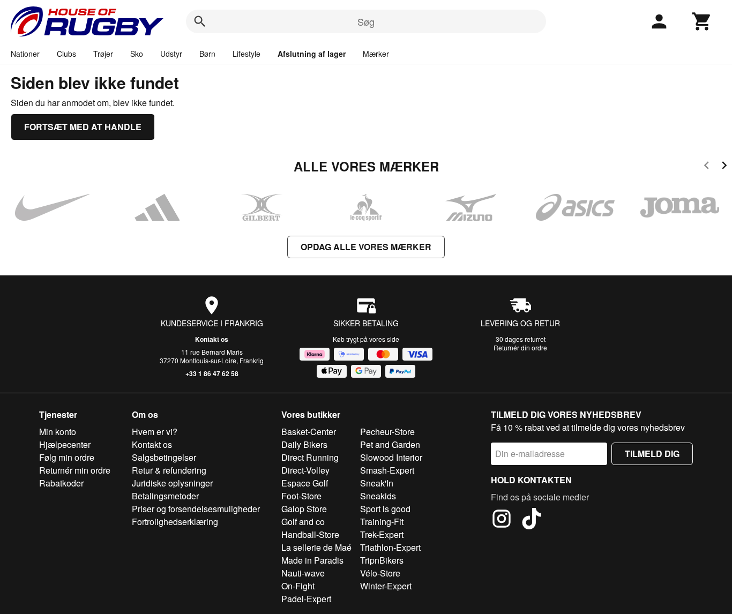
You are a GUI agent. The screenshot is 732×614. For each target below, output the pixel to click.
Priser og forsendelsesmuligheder (196, 509)
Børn (207, 53)
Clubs (66, 53)
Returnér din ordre (520, 347)
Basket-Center (308, 431)
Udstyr (171, 53)
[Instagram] (501, 520)
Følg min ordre (66, 457)
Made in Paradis (312, 560)
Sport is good (385, 509)
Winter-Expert (386, 586)
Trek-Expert (382, 534)
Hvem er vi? (154, 431)
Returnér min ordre (74, 470)
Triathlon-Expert (390, 547)
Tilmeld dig (652, 453)
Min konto (57, 431)
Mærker (376, 53)
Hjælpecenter (65, 444)
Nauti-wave (303, 573)
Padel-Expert (306, 599)
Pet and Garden (390, 444)
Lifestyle (246, 53)
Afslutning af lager (312, 53)
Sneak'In (376, 483)
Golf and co (303, 521)
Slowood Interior (391, 457)
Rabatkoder (61, 483)
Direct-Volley (305, 470)
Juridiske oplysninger (172, 483)
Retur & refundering (169, 470)
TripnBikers (382, 560)
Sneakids (378, 496)
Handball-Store (310, 534)
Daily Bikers (304, 444)
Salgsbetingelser (164, 457)
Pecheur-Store (387, 431)
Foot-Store (301, 496)
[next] (724, 167)
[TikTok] (531, 520)
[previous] (706, 167)
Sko (136, 53)
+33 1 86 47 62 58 (211, 373)
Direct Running (310, 457)
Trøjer (103, 53)
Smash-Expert (387, 470)
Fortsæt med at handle (82, 127)
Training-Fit (382, 521)
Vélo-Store (380, 573)
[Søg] (199, 21)
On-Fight (298, 586)
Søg (366, 21)
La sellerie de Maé (316, 547)
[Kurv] (702, 21)
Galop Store (304, 509)
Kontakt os (211, 339)
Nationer (25, 53)
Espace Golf (304, 483)
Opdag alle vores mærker (366, 247)
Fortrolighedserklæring (175, 521)
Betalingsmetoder (165, 496)
